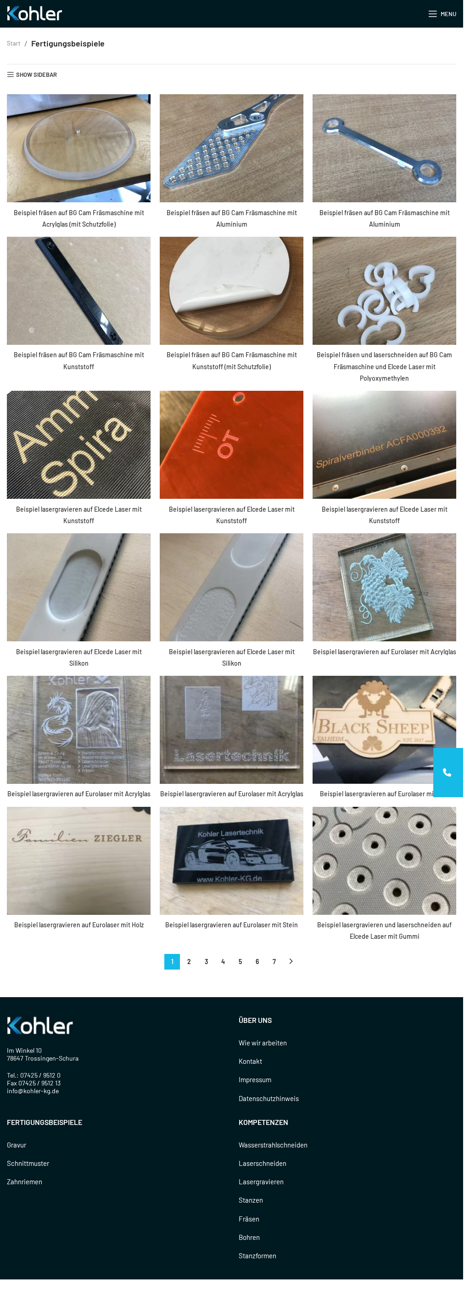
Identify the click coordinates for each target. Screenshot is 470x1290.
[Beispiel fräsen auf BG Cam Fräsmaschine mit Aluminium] (231, 148)
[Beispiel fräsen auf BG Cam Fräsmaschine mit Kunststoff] (79, 291)
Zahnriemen (24, 1181)
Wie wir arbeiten (263, 1043)
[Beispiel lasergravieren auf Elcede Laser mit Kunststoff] (79, 445)
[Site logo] (36, 13)
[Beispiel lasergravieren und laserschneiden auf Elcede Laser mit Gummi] (384, 861)
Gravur (16, 1145)
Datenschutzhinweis (269, 1098)
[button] (448, 772)
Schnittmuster (28, 1163)
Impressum (255, 1079)
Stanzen (251, 1200)
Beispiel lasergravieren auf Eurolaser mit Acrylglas (384, 652)
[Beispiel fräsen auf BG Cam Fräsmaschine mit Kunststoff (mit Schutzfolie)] (231, 291)
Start (14, 43)
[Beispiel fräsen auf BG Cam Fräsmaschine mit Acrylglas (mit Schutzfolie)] (79, 148)
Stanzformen (257, 1255)
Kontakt (250, 1061)
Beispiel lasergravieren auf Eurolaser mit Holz (384, 794)
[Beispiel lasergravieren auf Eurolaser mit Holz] (384, 730)
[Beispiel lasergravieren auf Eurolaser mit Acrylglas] (384, 587)
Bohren (249, 1237)
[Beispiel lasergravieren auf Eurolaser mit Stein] (231, 861)
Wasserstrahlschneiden (273, 1145)
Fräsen (249, 1219)
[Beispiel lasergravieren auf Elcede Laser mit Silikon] (79, 587)
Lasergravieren (261, 1181)
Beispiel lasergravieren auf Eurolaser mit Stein (231, 925)
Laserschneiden (262, 1163)
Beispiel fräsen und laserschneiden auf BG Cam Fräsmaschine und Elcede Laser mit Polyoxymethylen (384, 366)
